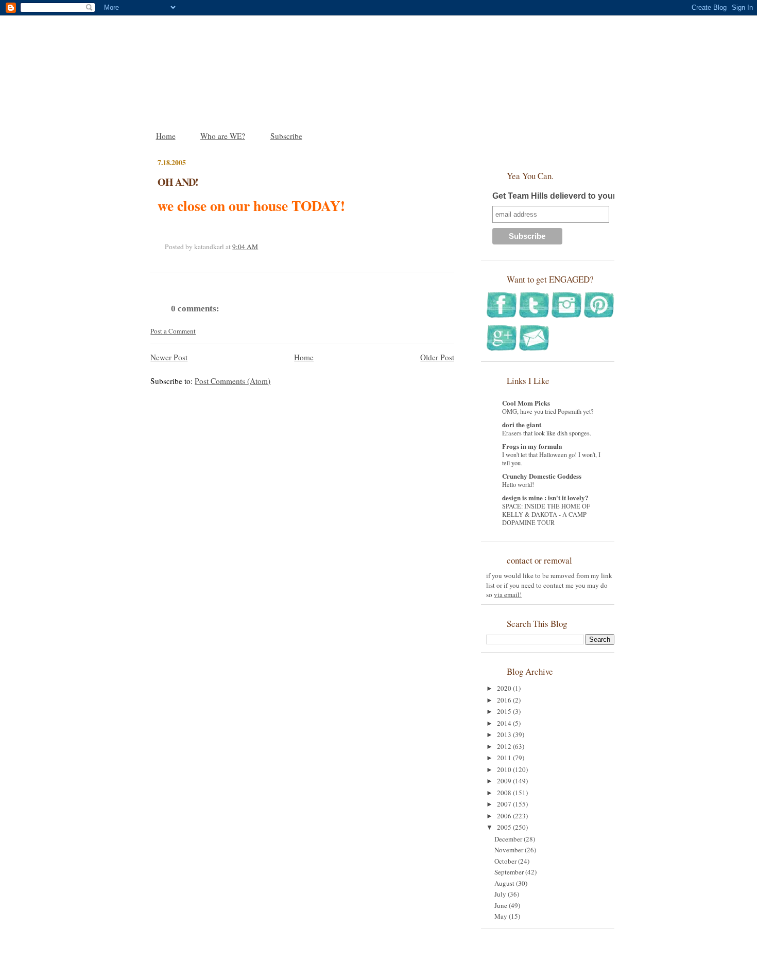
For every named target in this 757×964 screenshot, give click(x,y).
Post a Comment (173, 331)
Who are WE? (222, 136)
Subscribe (286, 136)
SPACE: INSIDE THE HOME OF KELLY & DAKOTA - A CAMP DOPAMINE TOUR (546, 514)
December (509, 839)
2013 (505, 734)
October (506, 861)
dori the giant (521, 424)
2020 (505, 688)
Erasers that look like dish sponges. (546, 433)
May (501, 916)
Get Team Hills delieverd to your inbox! (567, 195)
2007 (505, 804)
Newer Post (168, 357)
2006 (505, 815)
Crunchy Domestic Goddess (541, 476)
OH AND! (178, 181)
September (509, 872)
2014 (505, 723)
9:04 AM (245, 246)
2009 (505, 780)
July (501, 894)
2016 (505, 700)
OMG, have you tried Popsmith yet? (548, 411)
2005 (505, 827)
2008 (505, 792)
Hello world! (518, 484)
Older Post (437, 357)
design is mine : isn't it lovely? (545, 497)
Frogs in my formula (532, 446)
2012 (505, 746)
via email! (508, 594)
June (501, 905)
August (505, 883)
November (509, 849)
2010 (505, 769)
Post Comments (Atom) (232, 381)
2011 (505, 757)
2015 (505, 711)
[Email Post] (261, 246)
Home (166, 136)
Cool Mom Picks (526, 403)
